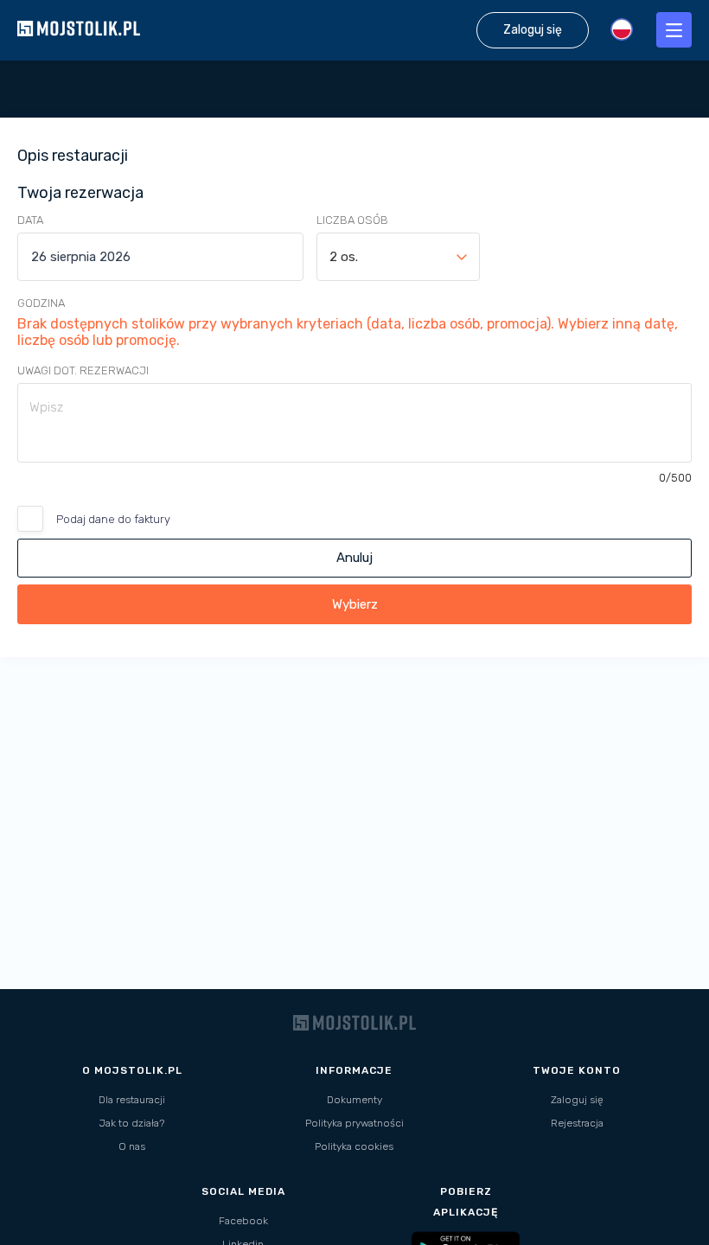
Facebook (243, 1221)
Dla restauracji (132, 1100)
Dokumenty (354, 1100)
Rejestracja (577, 1123)
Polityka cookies (354, 1146)
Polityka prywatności (354, 1123)
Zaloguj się (577, 1100)
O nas (131, 1146)
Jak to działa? (131, 1123)
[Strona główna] (78, 51)
